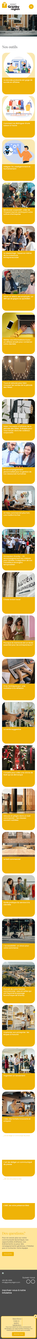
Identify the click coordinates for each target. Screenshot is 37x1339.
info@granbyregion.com (11, 1282)
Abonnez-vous (18, 1334)
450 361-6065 (7, 1280)
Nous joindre (8, 1254)
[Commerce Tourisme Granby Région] (11, 6)
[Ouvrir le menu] (31, 6)
